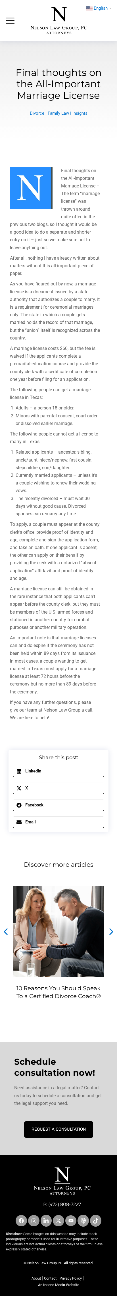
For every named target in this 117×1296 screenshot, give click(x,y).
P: (45, 1204)
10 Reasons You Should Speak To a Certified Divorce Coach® (58, 992)
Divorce (37, 113)
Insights (79, 113)
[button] (58, 771)
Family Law (58, 113)
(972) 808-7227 (64, 1204)
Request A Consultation (59, 1129)
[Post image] (58, 931)
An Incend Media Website (58, 1285)
